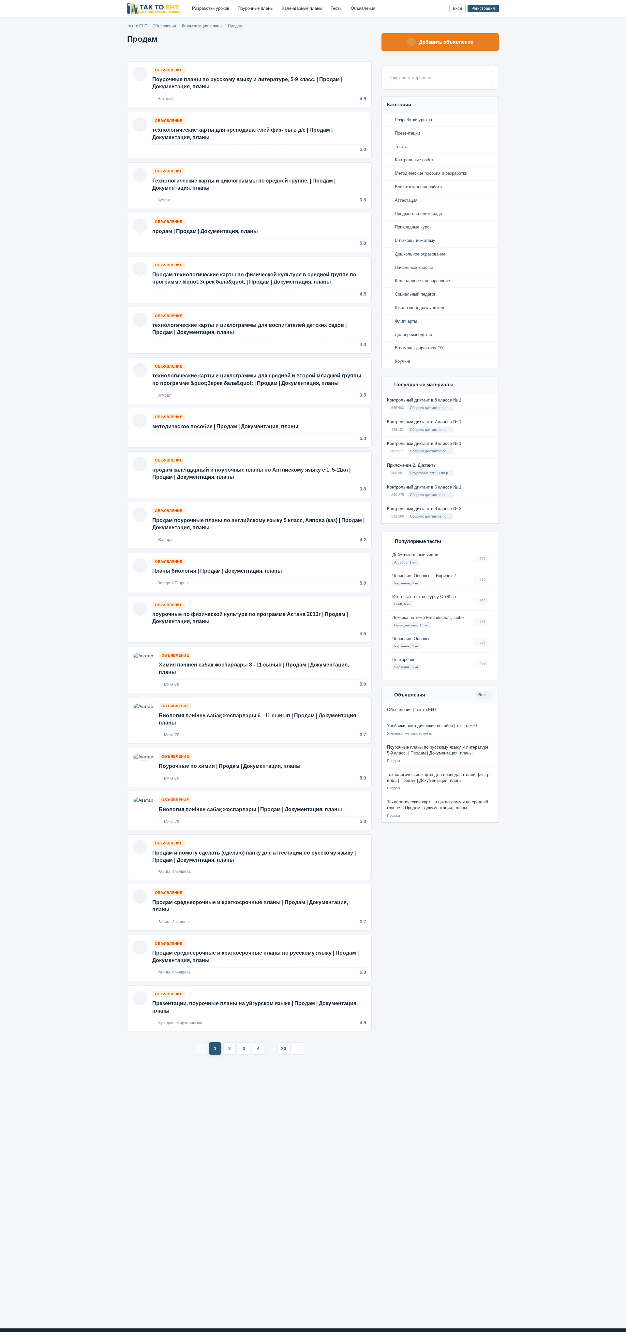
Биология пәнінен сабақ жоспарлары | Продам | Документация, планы (250, 809)
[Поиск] (431, 9)
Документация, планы (202, 26)
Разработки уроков (210, 8)
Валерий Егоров (171, 583)
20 (283, 1048)
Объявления (363, 8)
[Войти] (442, 9)
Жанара (164, 539)
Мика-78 (171, 684)
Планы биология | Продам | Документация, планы (217, 571)
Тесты (336, 8)
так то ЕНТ (137, 26)
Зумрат (163, 200)
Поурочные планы (255, 8)
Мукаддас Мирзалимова (179, 1023)
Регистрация (483, 8)
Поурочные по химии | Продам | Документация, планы (230, 766)
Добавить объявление (446, 42)
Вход (457, 8)
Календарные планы (302, 8)
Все (482, 695)
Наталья (164, 98)
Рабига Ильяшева (173, 871)
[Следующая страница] (298, 1048)
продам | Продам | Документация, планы (205, 231)
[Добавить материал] (420, 9)
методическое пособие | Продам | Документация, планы (225, 426)
